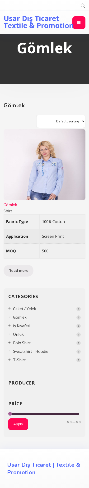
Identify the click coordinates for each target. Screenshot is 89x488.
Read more (18, 270)
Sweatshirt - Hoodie (30, 351)
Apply (18, 424)
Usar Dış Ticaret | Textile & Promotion (39, 21)
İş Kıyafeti (21, 325)
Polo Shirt (22, 342)
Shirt (8, 211)
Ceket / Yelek (24, 308)
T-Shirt (19, 360)
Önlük (18, 334)
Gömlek (10, 204)
